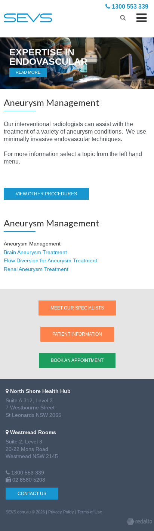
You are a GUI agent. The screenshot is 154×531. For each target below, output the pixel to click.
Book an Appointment (77, 360)
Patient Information (77, 334)
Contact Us (32, 493)
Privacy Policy (61, 512)
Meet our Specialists (77, 308)
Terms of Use (89, 512)
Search (123, 16)
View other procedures (46, 193)
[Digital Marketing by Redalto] (139, 522)
